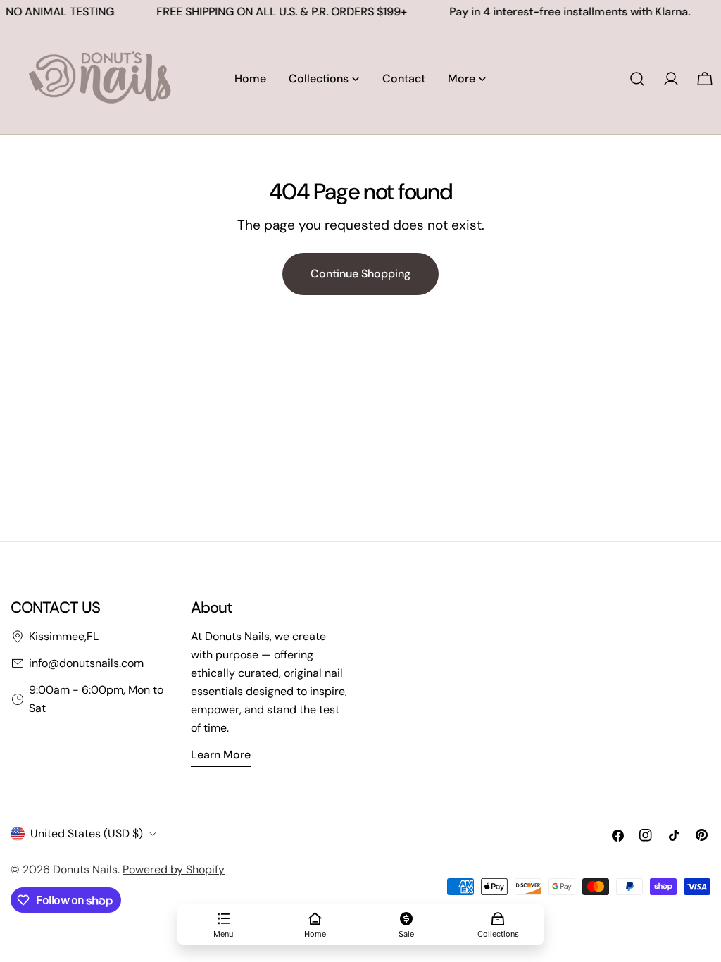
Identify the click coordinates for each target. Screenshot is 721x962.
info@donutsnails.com (86, 663)
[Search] (637, 79)
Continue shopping (360, 273)
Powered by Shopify (174, 869)
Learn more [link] (221, 754)
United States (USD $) (86, 833)
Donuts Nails (85, 869)
